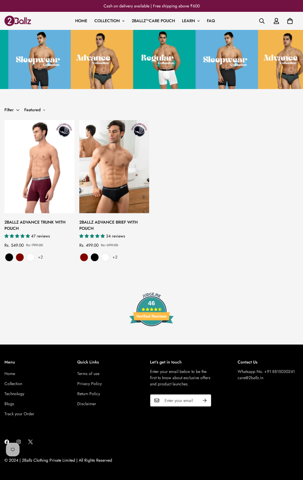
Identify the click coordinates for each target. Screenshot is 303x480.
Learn (188, 21)
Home (81, 21)
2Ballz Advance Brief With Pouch (108, 225)
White (30, 257)
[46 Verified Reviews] (151, 337)
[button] (290, 21)
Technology (14, 394)
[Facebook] (6, 441)
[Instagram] (18, 441)
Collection (107, 21)
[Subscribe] (204, 400)
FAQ (211, 21)
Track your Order (19, 414)
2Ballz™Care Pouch (153, 21)
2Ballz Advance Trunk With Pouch (34, 225)
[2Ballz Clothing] (17, 21)
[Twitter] (30, 441)
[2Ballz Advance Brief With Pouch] (114, 166)
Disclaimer (86, 404)
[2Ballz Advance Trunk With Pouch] (39, 166)
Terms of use (88, 373)
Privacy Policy (89, 384)
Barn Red (20, 257)
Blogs (9, 404)
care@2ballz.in (250, 378)
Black (9, 257)
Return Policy (88, 394)
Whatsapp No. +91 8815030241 (266, 371)
